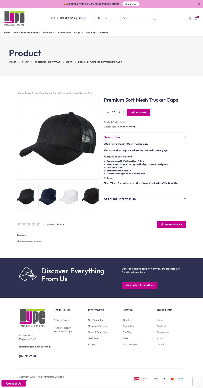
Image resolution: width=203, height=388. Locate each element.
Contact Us (13, 383)
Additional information (120, 198)
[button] (199, 3)
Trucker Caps (129, 126)
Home (12, 62)
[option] (25, 196)
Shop (25, 62)
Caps (69, 62)
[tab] (145, 137)
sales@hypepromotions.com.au (35, 346)
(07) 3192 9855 (29, 356)
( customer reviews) (54, 224)
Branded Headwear (47, 62)
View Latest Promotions (140, 285)
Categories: (110, 126)
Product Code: (111, 122)
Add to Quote (138, 112)
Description (112, 137)
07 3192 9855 (75, 18)
